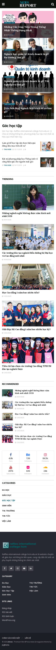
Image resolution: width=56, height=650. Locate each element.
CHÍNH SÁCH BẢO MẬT (11, 638)
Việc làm (8, 208)
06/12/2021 (9, 62)
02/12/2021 (9, 89)
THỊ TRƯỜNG (8, 510)
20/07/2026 (7, 220)
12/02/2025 (7, 296)
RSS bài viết (7, 612)
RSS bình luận (8, 616)
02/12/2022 (9, 35)
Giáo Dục (8, 247)
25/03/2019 (9, 116)
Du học (5, 490)
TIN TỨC (7, 287)
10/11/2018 (18, 149)
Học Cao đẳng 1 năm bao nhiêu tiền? (20, 292)
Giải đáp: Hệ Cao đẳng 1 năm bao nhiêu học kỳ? (26, 329)
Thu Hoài (7, 149)
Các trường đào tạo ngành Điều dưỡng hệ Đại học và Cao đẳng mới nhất (33, 403)
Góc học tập (9, 23)
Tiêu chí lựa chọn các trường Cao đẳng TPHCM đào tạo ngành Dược (33, 437)
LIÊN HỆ (28, 638)
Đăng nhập (7, 608)
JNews (10, 642)
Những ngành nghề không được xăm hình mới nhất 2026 (32, 391)
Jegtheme (5, 645)
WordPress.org (8, 620)
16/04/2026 (7, 260)
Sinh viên (6, 505)
